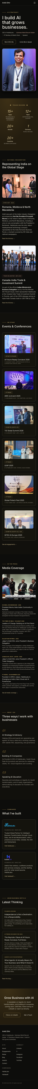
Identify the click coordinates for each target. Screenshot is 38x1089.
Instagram (19, 1054)
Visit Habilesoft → (10, 876)
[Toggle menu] (34, 3)
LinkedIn (19, 1048)
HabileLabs (5, 1071)
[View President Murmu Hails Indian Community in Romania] (19, 586)
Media (4, 1054)
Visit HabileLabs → (10, 846)
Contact (4, 1063)
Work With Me (9, 42)
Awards (4, 1060)
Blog (3, 1057)
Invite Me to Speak (26, 42)
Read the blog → (7, 978)
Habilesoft (5, 1074)
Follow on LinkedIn (12, 1015)
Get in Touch (28, 1015)
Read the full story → (8, 238)
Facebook (19, 1057)
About (4, 1048)
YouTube (19, 1060)
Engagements (6, 1051)
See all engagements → (9, 544)
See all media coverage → (10, 692)
